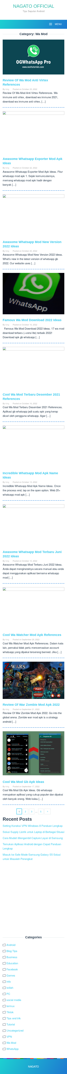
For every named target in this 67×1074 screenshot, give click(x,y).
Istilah (9, 987)
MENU (58, 24)
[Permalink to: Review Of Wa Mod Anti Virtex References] (33, 58)
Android (10, 945)
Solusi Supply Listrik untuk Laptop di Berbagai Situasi (33, 832)
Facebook (12, 969)
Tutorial (10, 1024)
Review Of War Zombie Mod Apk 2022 (31, 704)
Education (12, 963)
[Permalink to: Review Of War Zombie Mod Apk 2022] (33, 681)
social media (13, 1000)
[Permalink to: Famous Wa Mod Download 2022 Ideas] (33, 295)
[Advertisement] (33, 898)
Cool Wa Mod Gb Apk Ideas (23, 782)
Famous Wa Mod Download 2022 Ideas (32, 320)
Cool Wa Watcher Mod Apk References (32, 635)
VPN (9, 1036)
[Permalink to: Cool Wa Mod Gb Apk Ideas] (33, 755)
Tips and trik (13, 1018)
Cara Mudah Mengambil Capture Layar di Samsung (33, 838)
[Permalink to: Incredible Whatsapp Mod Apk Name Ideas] (33, 448)
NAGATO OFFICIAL (33, 6)
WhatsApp (12, 1049)
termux (10, 1006)
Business (11, 957)
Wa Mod (11, 1042)
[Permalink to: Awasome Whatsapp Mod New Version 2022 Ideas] (33, 216)
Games (10, 975)
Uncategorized (14, 1030)
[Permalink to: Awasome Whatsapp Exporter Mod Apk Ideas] (33, 133)
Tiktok (10, 1012)
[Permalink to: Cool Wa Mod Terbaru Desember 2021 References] (33, 369)
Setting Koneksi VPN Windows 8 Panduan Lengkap (33, 826)
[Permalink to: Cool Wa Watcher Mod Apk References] (33, 609)
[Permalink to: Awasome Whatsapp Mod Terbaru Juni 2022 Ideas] (33, 526)
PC (8, 994)
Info (8, 981)
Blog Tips (11, 951)
